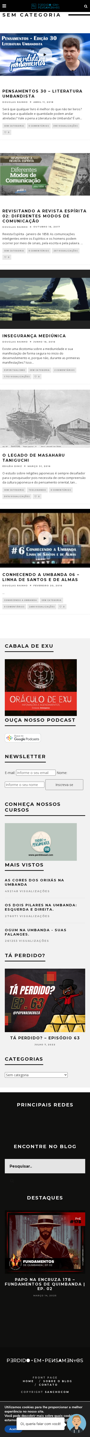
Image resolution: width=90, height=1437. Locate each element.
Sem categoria (14, 125)
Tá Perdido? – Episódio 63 (45, 1038)
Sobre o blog (57, 1381)
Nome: (62, 772)
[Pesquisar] (86, 6)
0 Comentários (39, 125)
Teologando (37, 490)
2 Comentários (64, 370)
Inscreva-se (64, 784)
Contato (48, 1384)
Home (28, 1381)
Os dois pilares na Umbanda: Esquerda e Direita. (41, 907)
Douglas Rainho (15, 102)
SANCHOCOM (57, 1392)
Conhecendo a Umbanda (20, 600)
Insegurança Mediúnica (34, 336)
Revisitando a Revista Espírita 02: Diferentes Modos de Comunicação (44, 216)
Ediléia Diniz (12, 466)
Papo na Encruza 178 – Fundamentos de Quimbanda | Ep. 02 (45, 1284)
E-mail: (10, 772)
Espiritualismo (14, 370)
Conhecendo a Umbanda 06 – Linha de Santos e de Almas (40, 577)
